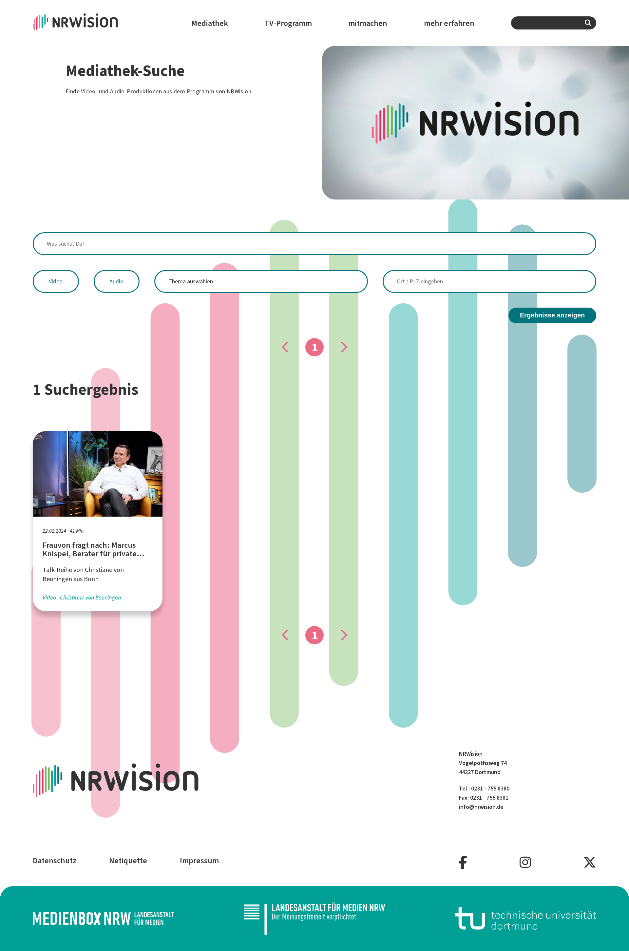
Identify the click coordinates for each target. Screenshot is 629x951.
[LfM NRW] (314, 919)
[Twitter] (589, 862)
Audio (116, 281)
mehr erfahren (449, 23)
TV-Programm (288, 23)
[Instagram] (525, 862)
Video (56, 281)
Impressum (199, 860)
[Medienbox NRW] (103, 918)
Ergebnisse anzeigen (552, 315)
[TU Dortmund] (525, 918)
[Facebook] (463, 862)
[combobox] (553, 22)
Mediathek (209, 23)
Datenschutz (54, 860)
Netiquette (128, 860)
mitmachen (367, 23)
